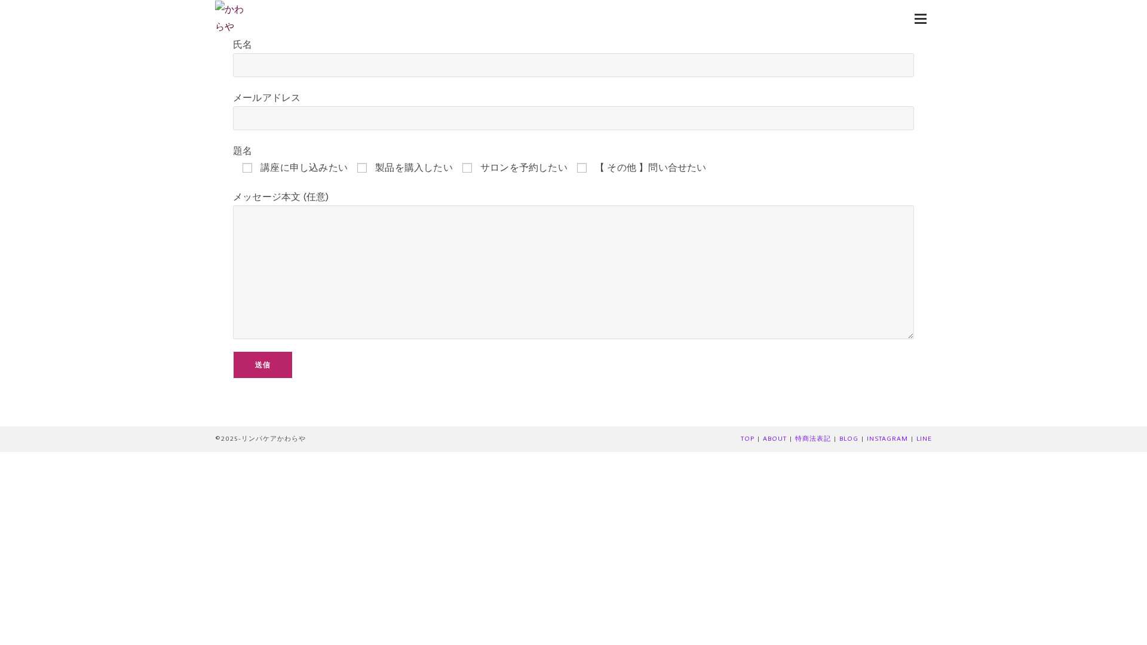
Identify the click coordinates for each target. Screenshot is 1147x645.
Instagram (887, 438)
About (775, 438)
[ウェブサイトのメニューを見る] (920, 18)
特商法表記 (813, 438)
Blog (848, 438)
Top (748, 438)
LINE (924, 438)
